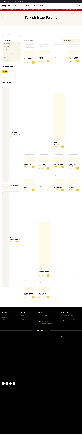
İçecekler (6, 54)
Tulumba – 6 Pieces (42, 293)
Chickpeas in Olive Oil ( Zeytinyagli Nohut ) (59, 143)
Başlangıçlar (6, 46)
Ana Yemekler (7, 43)
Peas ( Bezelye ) (58, 164)
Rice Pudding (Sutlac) (72, 165)
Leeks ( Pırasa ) (28, 164)
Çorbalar (5, 52)
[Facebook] (3, 383)
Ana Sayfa (32, 20)
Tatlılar (5, 57)
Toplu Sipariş (6, 60)
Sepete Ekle (33, 62)
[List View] (60, 40)
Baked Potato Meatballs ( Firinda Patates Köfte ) (29, 59)
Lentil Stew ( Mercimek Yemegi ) (44, 165)
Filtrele (5, 71)
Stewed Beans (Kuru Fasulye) (58, 186)
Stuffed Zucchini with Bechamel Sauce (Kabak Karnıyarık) (28, 293)
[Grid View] (59, 40)
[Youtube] (10, 383)
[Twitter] (7, 383)
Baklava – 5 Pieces (42, 58)
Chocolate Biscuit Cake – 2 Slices (73, 58)
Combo (5, 49)
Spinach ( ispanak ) (44, 272)
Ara (18, 34)
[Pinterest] (14, 383)
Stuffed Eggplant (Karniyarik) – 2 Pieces (73, 186)
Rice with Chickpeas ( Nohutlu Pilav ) (28, 186)
